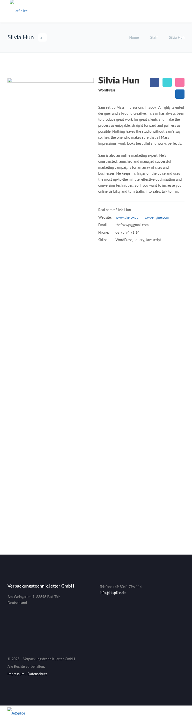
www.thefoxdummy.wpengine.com (142, 217)
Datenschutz (37, 674)
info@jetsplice (110, 593)
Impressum (16, 674)
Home (134, 37)
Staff (153, 37)
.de (123, 593)
